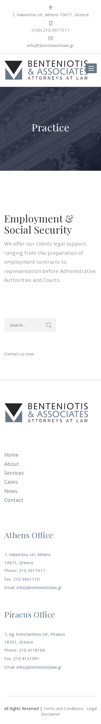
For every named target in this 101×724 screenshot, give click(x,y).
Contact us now (19, 354)
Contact (13, 500)
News (10, 491)
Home (11, 454)
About (11, 463)
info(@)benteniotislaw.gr (50, 45)
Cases (11, 481)
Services (14, 472)
